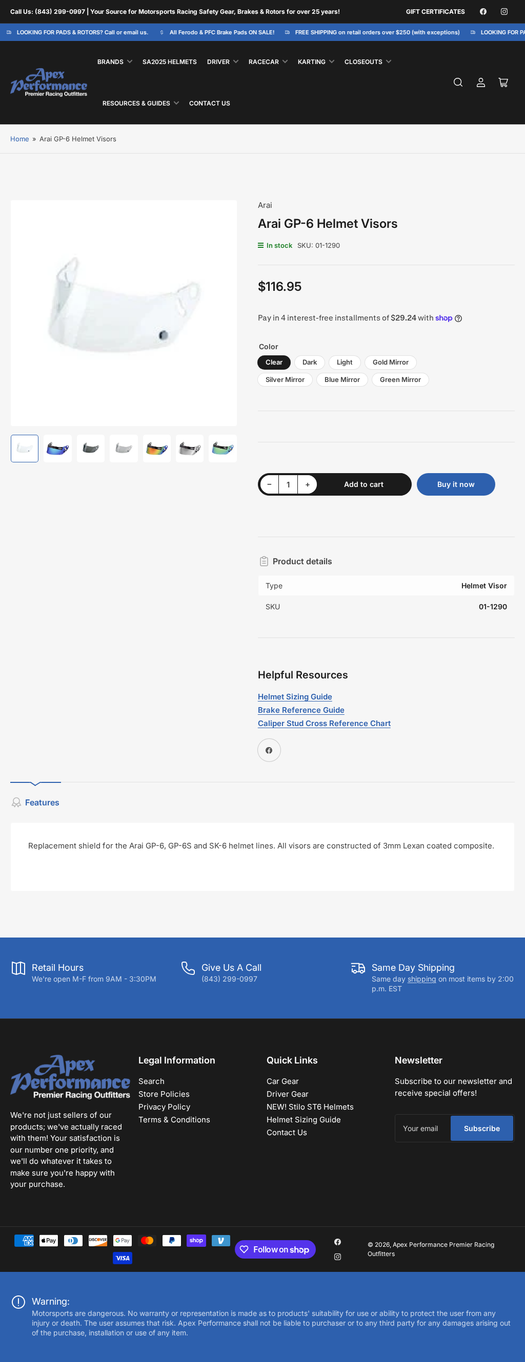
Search (151, 1081)
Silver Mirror (285, 379)
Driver (218, 62)
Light (345, 362)
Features (42, 802)
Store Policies (164, 1094)
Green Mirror (400, 379)
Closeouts (363, 62)
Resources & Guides (136, 103)
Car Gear (283, 1081)
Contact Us (209, 103)
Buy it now (456, 484)
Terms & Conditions (174, 1119)
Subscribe (482, 1128)
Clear (274, 362)
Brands (110, 62)
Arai (265, 205)
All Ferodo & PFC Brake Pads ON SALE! (217, 32)
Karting (312, 62)
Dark (309, 362)
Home (19, 139)
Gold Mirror (391, 362)
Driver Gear (288, 1094)
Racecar (264, 62)
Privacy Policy (164, 1107)
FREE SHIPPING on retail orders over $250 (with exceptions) (372, 32)
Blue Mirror (342, 379)
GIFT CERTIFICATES (435, 11)
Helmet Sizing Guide (304, 1119)
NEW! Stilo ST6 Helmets (310, 1107)
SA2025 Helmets (170, 62)
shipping (422, 978)
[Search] (458, 82)
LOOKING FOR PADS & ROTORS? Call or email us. (78, 32)
